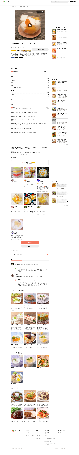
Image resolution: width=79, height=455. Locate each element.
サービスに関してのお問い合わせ (49, 443)
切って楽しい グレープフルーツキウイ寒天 (17, 305)
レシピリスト (38, 433)
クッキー (39, 402)
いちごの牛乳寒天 (27, 324)
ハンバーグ (13, 420)
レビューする (30, 242)
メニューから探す (29, 433)
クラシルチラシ (60, 432)
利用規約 (45, 435)
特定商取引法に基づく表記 (48, 441)
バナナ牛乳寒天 (40, 305)
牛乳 (12, 82)
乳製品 (12, 367)
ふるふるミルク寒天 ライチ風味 (17, 324)
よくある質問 (46, 444)
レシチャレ (60, 433)
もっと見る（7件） (29, 246)
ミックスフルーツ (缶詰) (16, 87)
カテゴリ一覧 (38, 438)
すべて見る (66, 144)
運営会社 (45, 433)
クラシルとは (46, 432)
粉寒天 (13, 80)
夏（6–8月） (14, 383)
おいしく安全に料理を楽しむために (50, 438)
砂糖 (12, 85)
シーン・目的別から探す (30, 435)
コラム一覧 (38, 435)
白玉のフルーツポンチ (41, 344)
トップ (37, 432)
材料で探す (28, 432)
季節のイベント (40, 367)
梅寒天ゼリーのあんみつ (28, 344)
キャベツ (26, 402)
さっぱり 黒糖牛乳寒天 (28, 305)
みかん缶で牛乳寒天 (14, 344)
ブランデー (14, 96)
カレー (25, 420)
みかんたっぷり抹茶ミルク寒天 (42, 324)
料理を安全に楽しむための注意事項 (18, 99)
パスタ (38, 420)
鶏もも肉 (13, 402)
